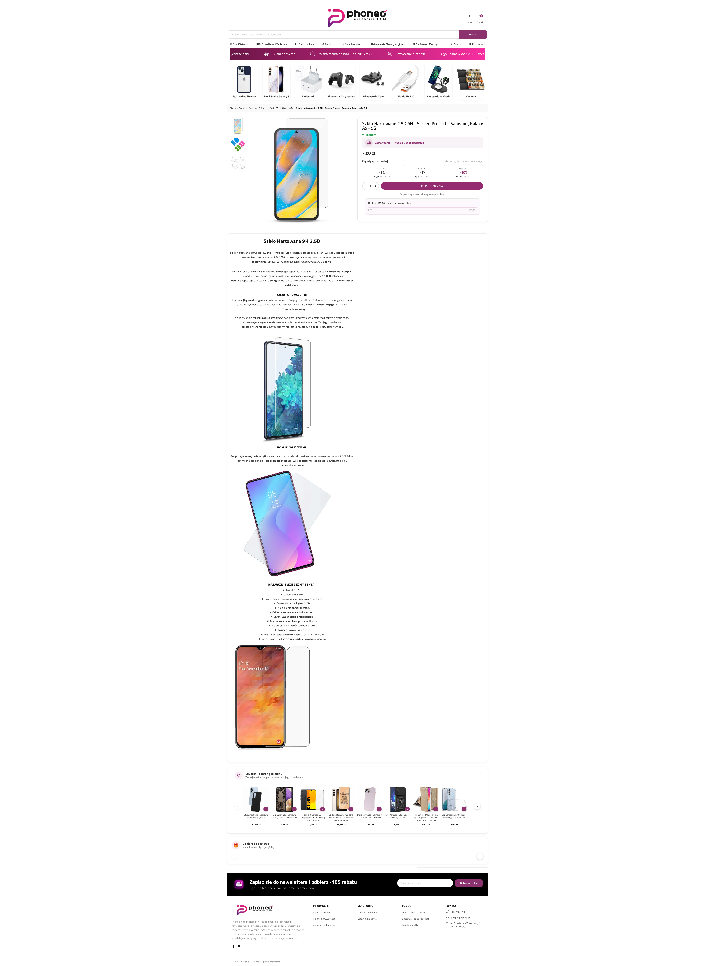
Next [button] (351, 170)
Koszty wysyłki (410, 925)
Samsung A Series (258, 108)
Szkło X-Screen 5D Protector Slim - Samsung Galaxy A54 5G (313, 818)
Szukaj (472, 34)
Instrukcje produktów (413, 912)
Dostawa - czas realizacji (416, 919)
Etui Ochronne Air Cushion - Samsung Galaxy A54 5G (454, 816)
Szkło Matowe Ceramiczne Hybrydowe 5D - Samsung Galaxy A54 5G (341, 818)
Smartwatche (352, 44)
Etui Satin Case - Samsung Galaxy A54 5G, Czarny (256, 816)
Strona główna (237, 108)
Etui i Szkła (239, 44)
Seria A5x (274, 108)
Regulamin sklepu (322, 912)
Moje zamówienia (367, 912)
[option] (302, 170)
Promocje (477, 44)
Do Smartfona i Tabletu (271, 44)
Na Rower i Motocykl (428, 44)
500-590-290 (458, 911)
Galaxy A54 (287, 108)
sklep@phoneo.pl (460, 917)
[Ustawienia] (470, 18)
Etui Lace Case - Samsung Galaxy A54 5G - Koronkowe (285, 816)
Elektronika (305, 44)
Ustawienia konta (367, 919)
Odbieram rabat (469, 883)
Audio (328, 44)
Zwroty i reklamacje (324, 925)
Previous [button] (252, 170)
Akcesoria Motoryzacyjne (388, 44)
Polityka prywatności (324, 919)
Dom (456, 44)
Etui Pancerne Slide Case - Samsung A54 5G (397, 816)
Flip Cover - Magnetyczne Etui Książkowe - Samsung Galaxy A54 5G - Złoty (426, 818)
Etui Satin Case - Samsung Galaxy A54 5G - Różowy (369, 816)
